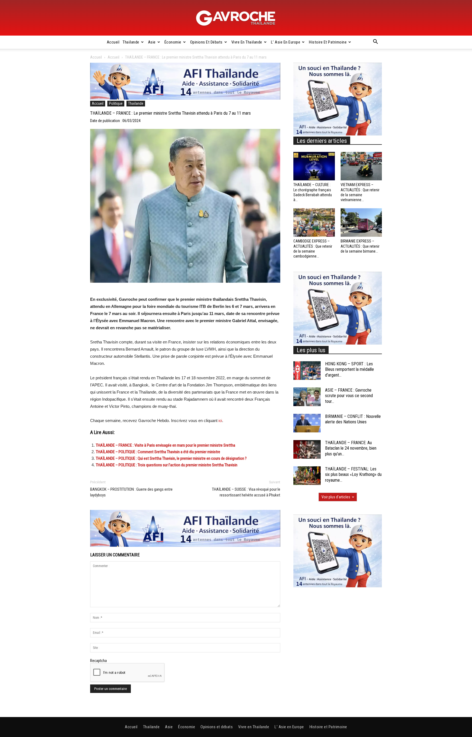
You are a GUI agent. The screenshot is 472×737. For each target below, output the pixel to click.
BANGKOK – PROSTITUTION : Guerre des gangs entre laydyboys (131, 492)
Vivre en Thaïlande (246, 42)
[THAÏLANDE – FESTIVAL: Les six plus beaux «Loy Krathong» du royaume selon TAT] (307, 475)
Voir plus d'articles (335, 497)
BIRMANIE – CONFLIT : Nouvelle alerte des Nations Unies (353, 419)
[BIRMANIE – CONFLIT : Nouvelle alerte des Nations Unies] (307, 423)
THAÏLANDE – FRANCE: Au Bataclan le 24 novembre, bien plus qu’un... (350, 448)
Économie (172, 42)
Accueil (113, 42)
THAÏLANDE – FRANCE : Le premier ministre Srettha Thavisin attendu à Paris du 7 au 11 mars (170, 113)
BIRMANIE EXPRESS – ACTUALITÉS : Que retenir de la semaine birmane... (360, 246)
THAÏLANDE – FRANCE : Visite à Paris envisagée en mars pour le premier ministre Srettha (165, 445)
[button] (375, 42)
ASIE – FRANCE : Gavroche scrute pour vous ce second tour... (349, 396)
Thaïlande (131, 42)
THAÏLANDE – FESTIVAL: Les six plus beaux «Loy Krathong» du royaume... (353, 474)
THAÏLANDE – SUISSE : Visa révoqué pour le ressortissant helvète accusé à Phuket (246, 492)
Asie (152, 42)
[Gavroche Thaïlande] (236, 18)
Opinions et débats (206, 42)
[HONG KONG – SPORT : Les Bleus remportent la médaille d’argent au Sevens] (307, 370)
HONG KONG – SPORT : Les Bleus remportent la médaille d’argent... (349, 369)
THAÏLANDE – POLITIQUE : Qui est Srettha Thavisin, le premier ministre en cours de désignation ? (171, 458)
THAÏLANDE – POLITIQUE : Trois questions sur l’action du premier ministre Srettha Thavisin (167, 465)
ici (220, 420)
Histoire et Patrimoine (328, 42)
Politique (116, 103)
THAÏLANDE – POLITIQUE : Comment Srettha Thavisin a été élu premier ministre (158, 451)
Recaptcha (98, 660)
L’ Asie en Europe (285, 42)
